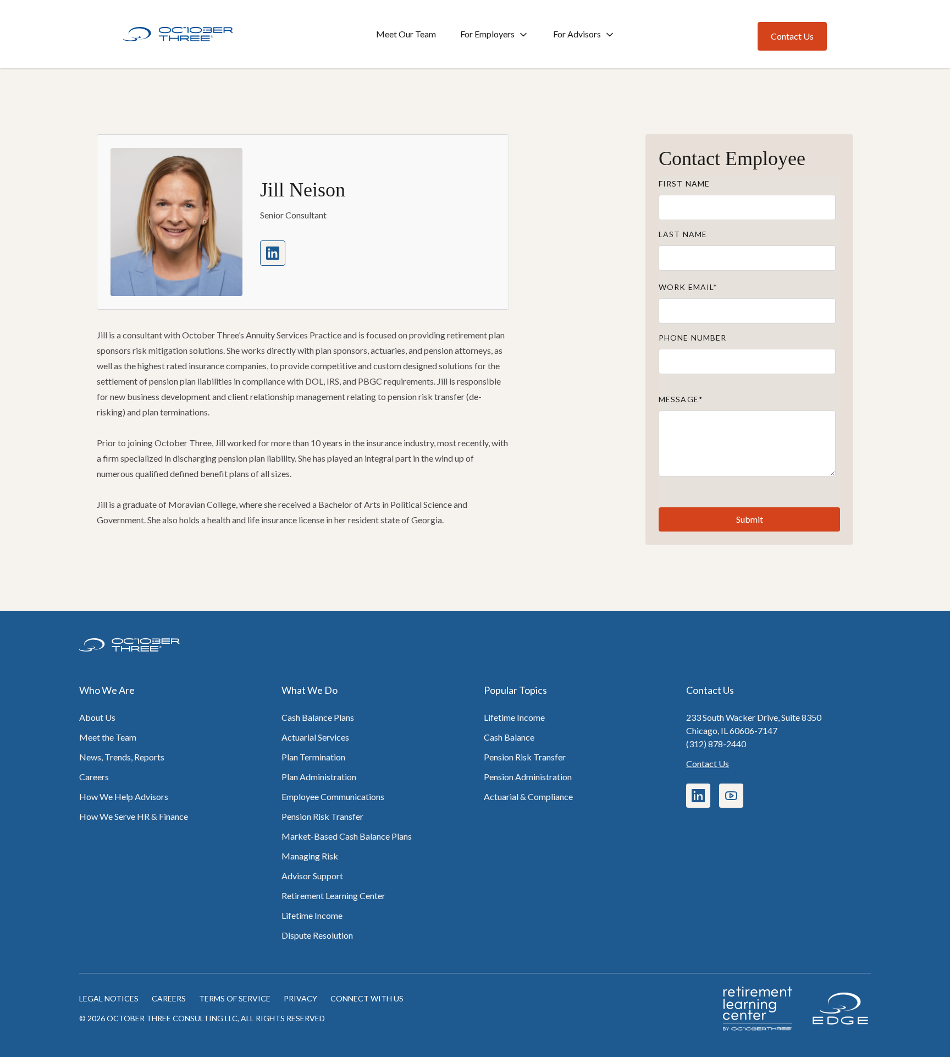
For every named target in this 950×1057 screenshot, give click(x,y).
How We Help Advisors (123, 796)
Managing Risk (309, 856)
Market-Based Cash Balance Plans (346, 836)
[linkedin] (272, 253)
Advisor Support (312, 875)
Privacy (300, 998)
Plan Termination (313, 757)
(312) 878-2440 (716, 743)
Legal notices (109, 998)
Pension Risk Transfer (322, 816)
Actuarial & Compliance (528, 796)
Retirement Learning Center (333, 895)
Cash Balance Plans (317, 717)
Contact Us (707, 763)
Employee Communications (332, 796)
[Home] (178, 34)
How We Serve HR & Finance (133, 816)
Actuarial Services (315, 737)
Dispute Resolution (317, 935)
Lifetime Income (312, 915)
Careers (94, 776)
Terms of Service (234, 998)
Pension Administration (528, 776)
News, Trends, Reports (121, 757)
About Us (97, 717)
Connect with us (367, 998)
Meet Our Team (406, 34)
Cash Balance (509, 737)
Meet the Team (107, 737)
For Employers (487, 34)
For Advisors (577, 34)
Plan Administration (318, 776)
